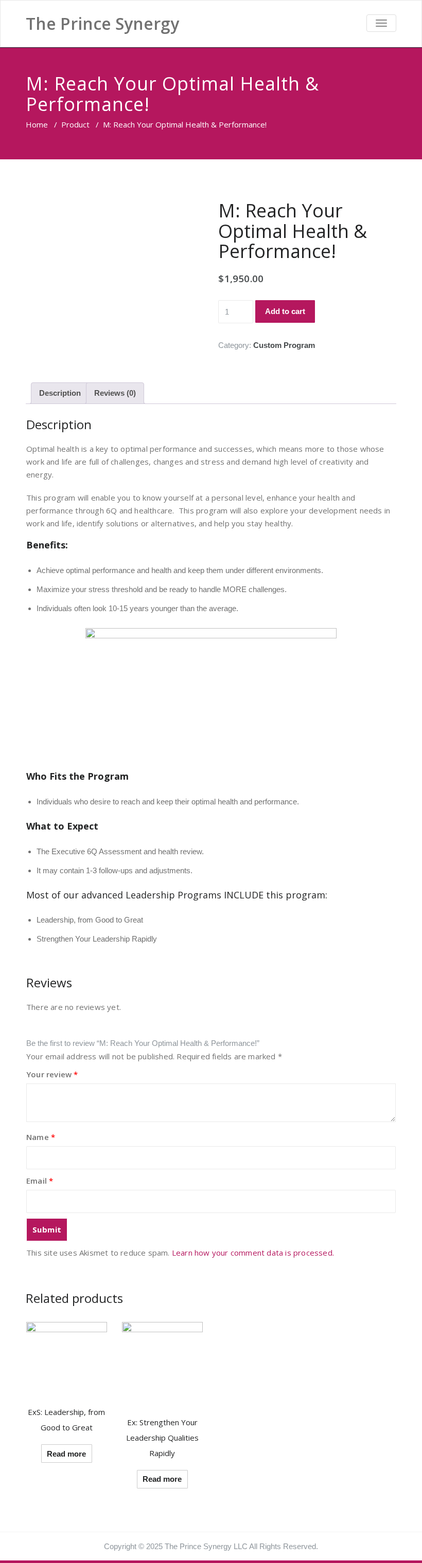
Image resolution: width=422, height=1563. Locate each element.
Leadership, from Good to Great (90, 919)
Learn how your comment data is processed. (253, 1252)
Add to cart (285, 311)
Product (75, 124)
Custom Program (284, 345)
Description (60, 393)
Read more (66, 1453)
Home (37, 124)
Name (40, 1137)
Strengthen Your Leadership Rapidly (97, 938)
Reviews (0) (115, 393)
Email (39, 1180)
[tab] (60, 393)
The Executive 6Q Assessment (89, 851)
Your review (52, 1074)
